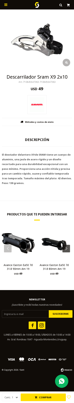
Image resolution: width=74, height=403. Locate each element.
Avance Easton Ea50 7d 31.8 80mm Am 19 (54, 267)
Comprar (45, 397)
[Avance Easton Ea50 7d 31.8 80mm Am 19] (54, 243)
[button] (67, 256)
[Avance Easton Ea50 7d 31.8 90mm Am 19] (18, 243)
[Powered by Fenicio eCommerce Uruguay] (66, 370)
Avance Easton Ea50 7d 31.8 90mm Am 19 (18, 267)
